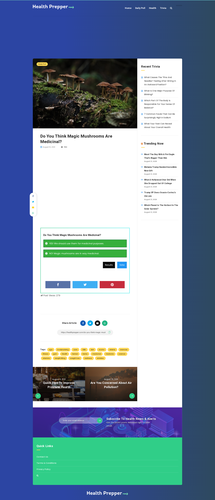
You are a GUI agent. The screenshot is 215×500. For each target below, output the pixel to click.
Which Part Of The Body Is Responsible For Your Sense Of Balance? (159, 104)
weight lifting (60, 358)
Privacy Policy (44, 469)
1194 (65, 147)
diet (92, 349)
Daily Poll (140, 8)
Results (109, 264)
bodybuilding (63, 349)
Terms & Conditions (46, 463)
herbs (85, 354)
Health (152, 8)
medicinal (96, 354)
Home (128, 8)
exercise (123, 349)
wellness (88, 358)
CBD (84, 349)
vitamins (46, 358)
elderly (112, 349)
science (122, 354)
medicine (110, 354)
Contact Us (42, 456)
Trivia (163, 8)
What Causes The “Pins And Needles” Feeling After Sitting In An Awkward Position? (160, 81)
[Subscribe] (99, 420)
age (51, 349)
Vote (122, 264)
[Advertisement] (107, 33)
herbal (75, 354)
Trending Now (154, 143)
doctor (102, 349)
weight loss (75, 358)
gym (55, 354)
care (75, 349)
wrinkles (100, 358)
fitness (45, 354)
